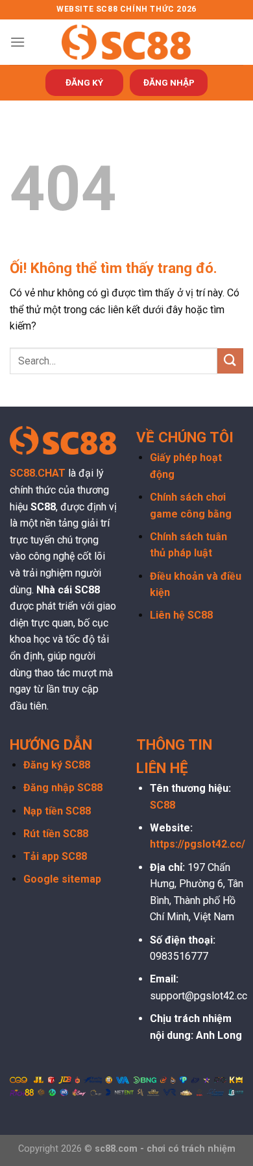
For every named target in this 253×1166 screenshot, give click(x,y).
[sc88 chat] (126, 42)
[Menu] (17, 42)
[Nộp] (230, 361)
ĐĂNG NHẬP (169, 82)
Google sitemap (62, 879)
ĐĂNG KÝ (84, 82)
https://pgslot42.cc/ (197, 844)
